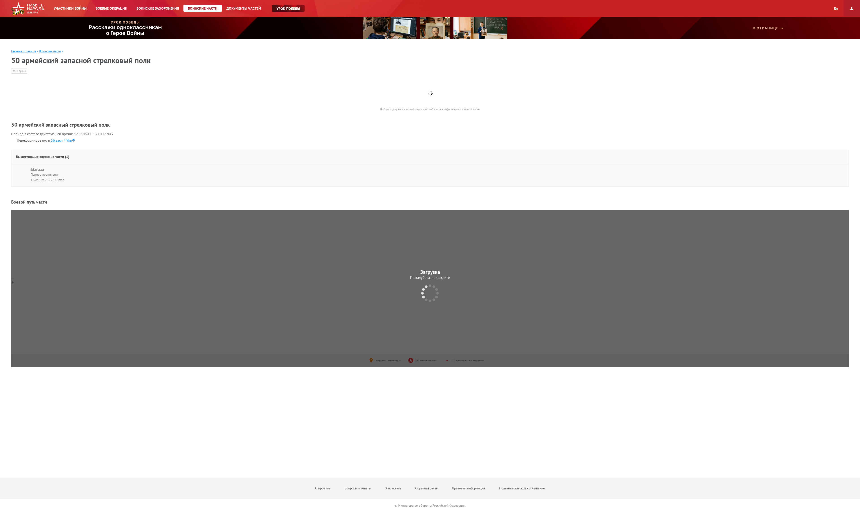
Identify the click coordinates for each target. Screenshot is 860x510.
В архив (21, 70)
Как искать (393, 488)
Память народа (27, 9)
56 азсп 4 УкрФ (63, 140)
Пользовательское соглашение (522, 488)
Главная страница (23, 51)
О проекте (322, 488)
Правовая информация (468, 488)
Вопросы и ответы (357, 488)
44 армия (37, 169)
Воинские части (50, 51)
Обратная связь (426, 488)
